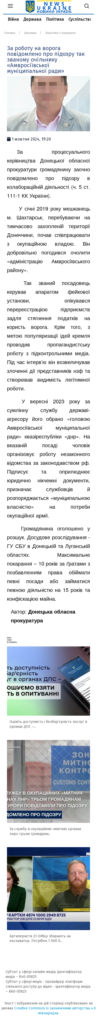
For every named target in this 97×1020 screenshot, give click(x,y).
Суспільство (80, 19)
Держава (32, 19)
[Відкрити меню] (10, 6)
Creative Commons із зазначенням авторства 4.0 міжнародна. (55, 1010)
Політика (55, 19)
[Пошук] (86, 6)
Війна (13, 19)
